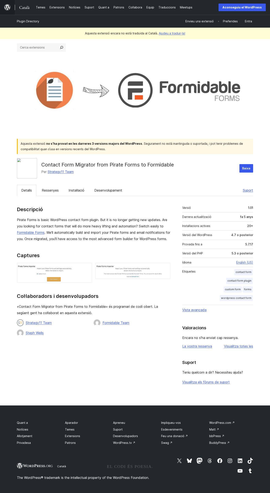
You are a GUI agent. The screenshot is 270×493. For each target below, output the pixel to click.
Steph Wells (35, 333)
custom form (233, 289)
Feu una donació (174, 436)
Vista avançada (194, 310)
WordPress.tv (124, 442)
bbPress (216, 436)
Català (61, 466)
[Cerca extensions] (61, 47)
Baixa (246, 168)
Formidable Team (116, 323)
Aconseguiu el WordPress (242, 7)
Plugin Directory (28, 21)
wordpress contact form (236, 298)
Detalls (26, 190)
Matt (214, 429)
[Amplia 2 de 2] (165, 268)
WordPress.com (222, 422)
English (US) (244, 262)
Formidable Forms (31, 232)
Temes (69, 429)
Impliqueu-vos (171, 422)
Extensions (72, 436)
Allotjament (24, 436)
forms (247, 289)
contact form (243, 272)
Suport (248, 190)
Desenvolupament (108, 190)
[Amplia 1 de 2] (86, 268)
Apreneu (119, 422)
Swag (167, 442)
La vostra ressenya (197, 346)
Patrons (70, 442)
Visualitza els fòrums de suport (206, 382)
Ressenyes (50, 190)
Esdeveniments (171, 429)
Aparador (71, 422)
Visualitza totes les (238, 346)
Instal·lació (76, 190)
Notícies (22, 429)
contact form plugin (239, 280)
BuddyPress (219, 442)
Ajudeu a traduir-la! (172, 33)
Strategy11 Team (61, 172)
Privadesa (24, 442)
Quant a (22, 422)
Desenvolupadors (125, 436)
